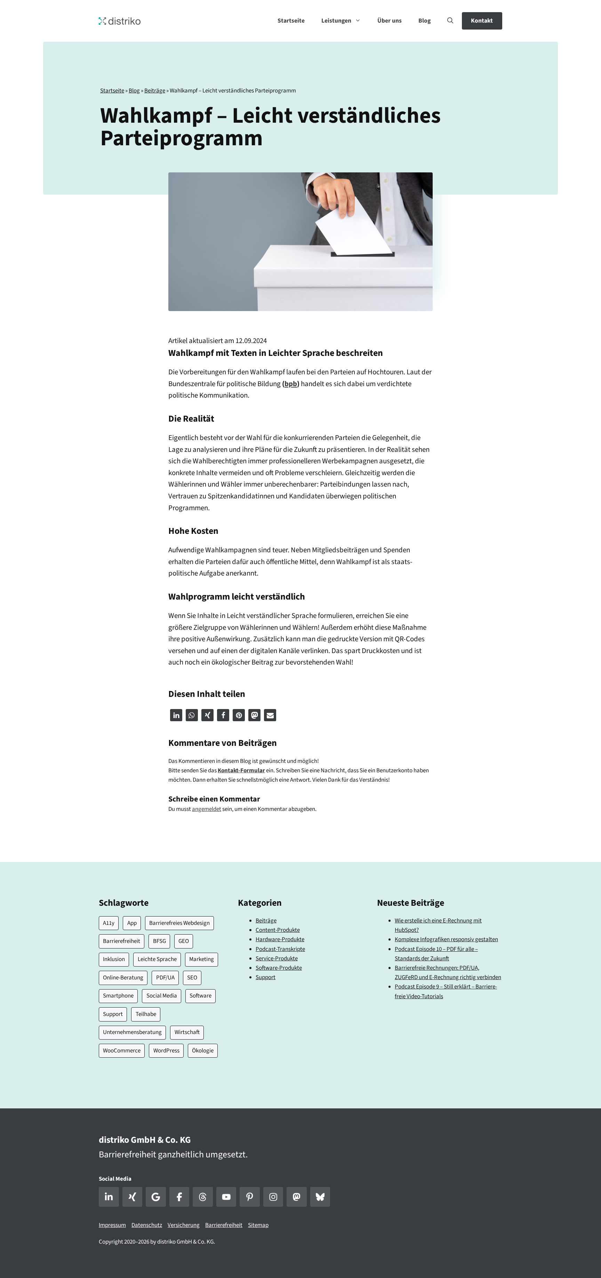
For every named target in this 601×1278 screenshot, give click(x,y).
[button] (450, 20)
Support (113, 1014)
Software (200, 996)
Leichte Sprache (157, 959)
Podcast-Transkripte (280, 949)
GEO (183, 941)
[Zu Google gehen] (156, 1197)
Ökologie (203, 1051)
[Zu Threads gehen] (203, 1197)
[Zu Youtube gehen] (226, 1197)
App (132, 923)
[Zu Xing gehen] (132, 1197)
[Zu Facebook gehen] (179, 1197)
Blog (424, 20)
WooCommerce (122, 1051)
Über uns (389, 20)
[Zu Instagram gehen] (273, 1197)
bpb (291, 383)
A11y (108, 923)
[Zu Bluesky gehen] (320, 1197)
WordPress (166, 1051)
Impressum (112, 1225)
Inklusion (114, 959)
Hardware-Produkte (280, 939)
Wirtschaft (187, 1032)
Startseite (291, 20)
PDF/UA (165, 978)
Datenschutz (146, 1225)
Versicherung (184, 1225)
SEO (192, 978)
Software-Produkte (279, 968)
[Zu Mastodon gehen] (297, 1197)
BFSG (159, 941)
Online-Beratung (123, 978)
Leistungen (336, 20)
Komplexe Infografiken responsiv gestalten (446, 939)
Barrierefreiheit (121, 941)
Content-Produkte (278, 930)
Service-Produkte (277, 958)
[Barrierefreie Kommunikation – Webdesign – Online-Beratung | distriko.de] (120, 20)
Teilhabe (146, 1014)
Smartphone (118, 996)
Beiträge (154, 91)
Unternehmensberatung (132, 1032)
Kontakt (482, 20)
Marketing (201, 959)
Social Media (161, 996)
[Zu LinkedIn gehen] (109, 1197)
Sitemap (258, 1225)
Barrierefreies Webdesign (179, 923)
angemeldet (206, 809)
